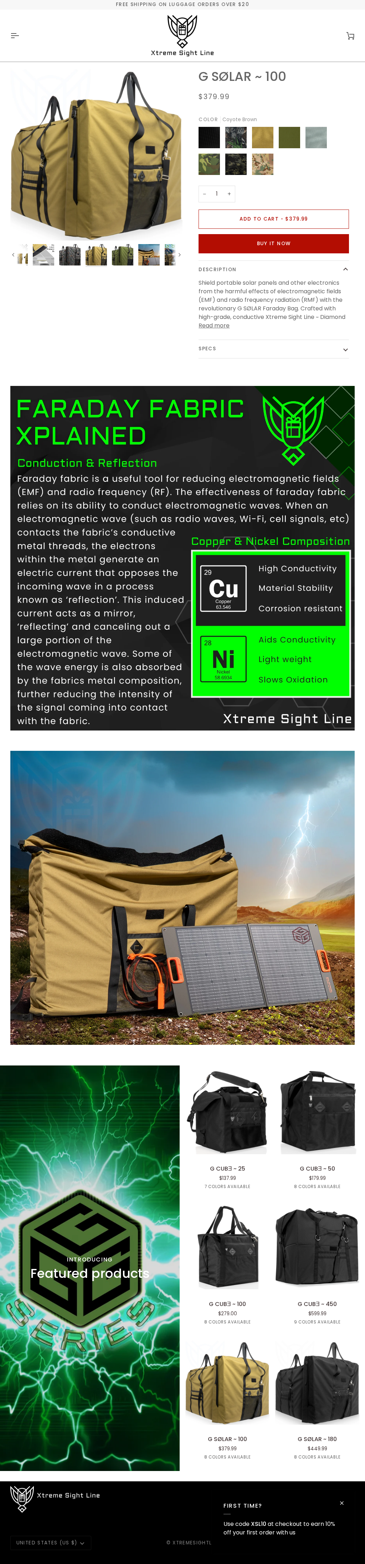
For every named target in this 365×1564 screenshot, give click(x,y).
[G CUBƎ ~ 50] (317, 1112)
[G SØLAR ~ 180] (317, 1382)
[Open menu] (21, 36)
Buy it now (274, 243)
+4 (345, 1323)
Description (217, 269)
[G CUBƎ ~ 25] (227, 1112)
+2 (256, 1188)
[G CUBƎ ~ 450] (317, 1247)
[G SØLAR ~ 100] (227, 1382)
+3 (346, 1188)
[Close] (345, 1503)
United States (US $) (46, 1542)
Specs (207, 348)
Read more (214, 325)
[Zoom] (96, 154)
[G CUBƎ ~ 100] (227, 1247)
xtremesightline (196, 1542)
